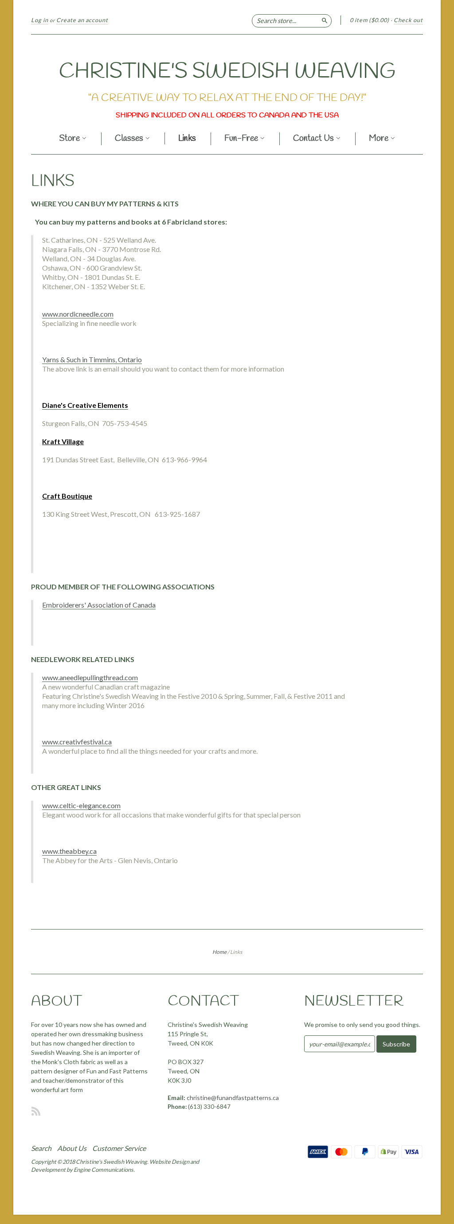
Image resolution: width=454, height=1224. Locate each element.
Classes (130, 139)
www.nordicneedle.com (78, 314)
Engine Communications (103, 1169)
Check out (408, 19)
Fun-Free (242, 139)
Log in (39, 19)
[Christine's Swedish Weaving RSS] (36, 1111)
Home (219, 952)
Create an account (82, 19)
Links (187, 138)
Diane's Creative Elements (85, 405)
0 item (369, 19)
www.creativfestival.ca (77, 741)
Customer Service (119, 1148)
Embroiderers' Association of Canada (99, 604)
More (379, 139)
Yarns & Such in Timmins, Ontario (92, 359)
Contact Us (314, 139)
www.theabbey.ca (69, 851)
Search (41, 1148)
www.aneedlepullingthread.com (90, 677)
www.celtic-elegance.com (81, 805)
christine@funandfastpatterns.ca (233, 1097)
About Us (71, 1148)
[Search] (324, 20)
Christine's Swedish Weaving (227, 72)
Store (70, 139)
